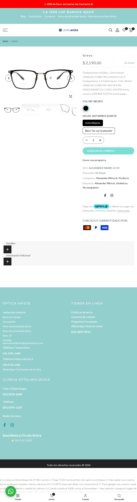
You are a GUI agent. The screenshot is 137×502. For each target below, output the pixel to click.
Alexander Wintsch (107, 178)
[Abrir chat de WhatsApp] (10, 491)
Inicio (5, 41)
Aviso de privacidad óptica (72, 16)
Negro (86, 108)
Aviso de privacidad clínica (102, 16)
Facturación (36, 16)
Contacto (51, 16)
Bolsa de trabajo (12, 317)
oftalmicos (122, 183)
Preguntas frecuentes (84, 321)
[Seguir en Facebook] (105, 195)
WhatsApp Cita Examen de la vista (22, 369)
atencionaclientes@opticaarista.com (23, 343)
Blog (24, 16)
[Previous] (8, 78)
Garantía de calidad (83, 317)
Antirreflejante (92, 122)
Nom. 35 (7, 335)
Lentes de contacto (14, 312)
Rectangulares (91, 187)
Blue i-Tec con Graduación (98, 130)
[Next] (71, 78)
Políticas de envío (82, 312)
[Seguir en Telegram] (111, 195)
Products (124, 178)
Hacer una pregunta (94, 160)
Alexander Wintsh (105, 183)
